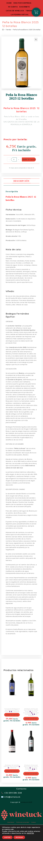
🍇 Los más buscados (30, 712)
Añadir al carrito (29, 159)
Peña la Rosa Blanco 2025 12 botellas (26, 29)
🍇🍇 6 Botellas (13, 767)
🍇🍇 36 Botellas (32, 714)
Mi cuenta (13, 7)
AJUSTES (30, 833)
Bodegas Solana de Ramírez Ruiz (31, 709)
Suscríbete (24, 7)
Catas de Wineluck (15, 11)
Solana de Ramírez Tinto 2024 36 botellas (31, 758)
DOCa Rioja (14, 766)
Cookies (33, 822)
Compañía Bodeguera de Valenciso (12, 709)
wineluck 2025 (27, 802)
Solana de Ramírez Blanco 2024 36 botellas (31, 701)
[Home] (3, 29)
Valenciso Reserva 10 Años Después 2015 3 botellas (12, 701)
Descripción (21, 180)
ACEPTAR (7, 837)
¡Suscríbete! (10, 822)
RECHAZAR (19, 837)
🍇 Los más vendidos (31, 768)
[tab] (22, 181)
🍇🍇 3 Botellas (14, 711)
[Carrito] (36, 12)
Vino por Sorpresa (22, 3)
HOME (9, 3)
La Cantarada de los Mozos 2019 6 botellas (12, 758)
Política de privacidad (22, 822)
